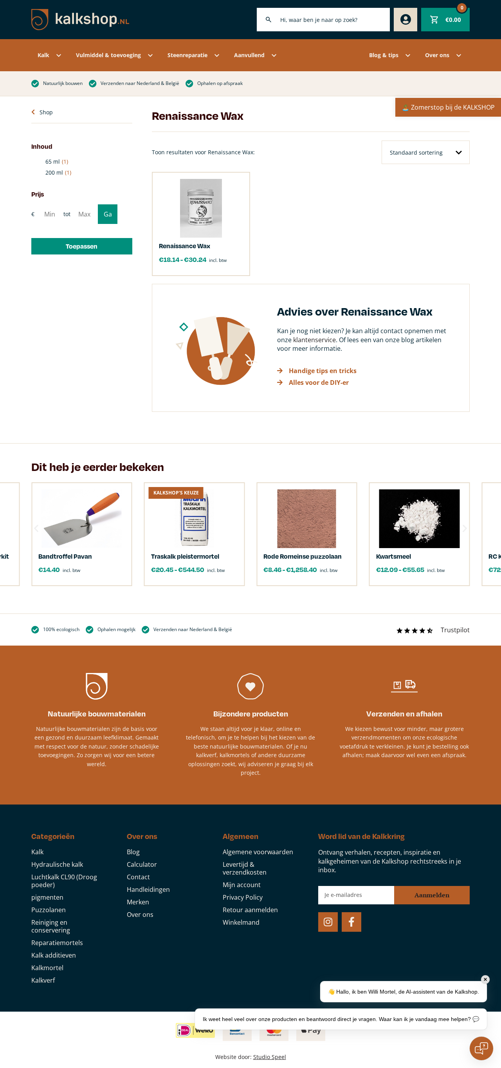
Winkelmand (241, 922)
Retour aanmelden (250, 910)
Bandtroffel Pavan (65, 556)
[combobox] (323, 19)
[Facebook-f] (351, 922)
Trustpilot (455, 630)
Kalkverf (43, 980)
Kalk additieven (53, 955)
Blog (133, 852)
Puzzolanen (48, 910)
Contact (138, 877)
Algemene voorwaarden (258, 852)
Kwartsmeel (393, 556)
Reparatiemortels (57, 943)
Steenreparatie (187, 55)
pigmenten (47, 897)
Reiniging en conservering (50, 926)
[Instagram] (328, 922)
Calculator (142, 864)
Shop (46, 112)
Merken (138, 902)
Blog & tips (383, 55)
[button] (81, 246)
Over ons (437, 55)
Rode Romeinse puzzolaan (302, 556)
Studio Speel (269, 1057)
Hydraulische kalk (57, 864)
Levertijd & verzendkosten (245, 868)
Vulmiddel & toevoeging (108, 55)
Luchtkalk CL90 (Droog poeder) (64, 881)
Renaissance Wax (184, 246)
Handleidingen (148, 889)
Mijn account (242, 885)
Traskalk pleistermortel (185, 556)
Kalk (43, 55)
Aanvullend (249, 55)
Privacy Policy (243, 897)
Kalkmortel (47, 968)
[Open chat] (481, 1048)
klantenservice (314, 340)
